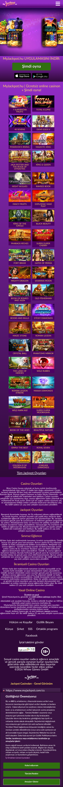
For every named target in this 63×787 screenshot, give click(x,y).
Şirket (20, 629)
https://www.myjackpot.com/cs (25, 690)
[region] (31, 739)
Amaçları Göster (32, 782)
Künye (9, 629)
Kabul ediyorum (31, 766)
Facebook (32, 635)
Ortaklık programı (47, 629)
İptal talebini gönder (31, 642)
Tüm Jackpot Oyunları (31, 473)
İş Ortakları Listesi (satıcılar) (18, 758)
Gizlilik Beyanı (45, 622)
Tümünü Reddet (31, 774)
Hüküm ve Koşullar (21, 622)
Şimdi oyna (31, 66)
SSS (30, 629)
